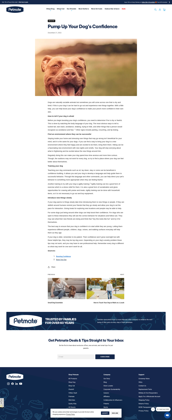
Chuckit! (71, 389)
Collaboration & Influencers (113, 400)
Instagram (8, 383)
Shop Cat (71, 386)
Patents (106, 404)
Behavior (51, 21)
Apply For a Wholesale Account (149, 396)
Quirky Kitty (72, 404)
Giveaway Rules (144, 379)
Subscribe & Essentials (148, 2)
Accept (105, 413)
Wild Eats (71, 400)
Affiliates (107, 396)
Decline (115, 413)
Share (53, 267)
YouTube (20, 383)
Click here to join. (23, 2)
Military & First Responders (148, 393)
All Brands (72, 407)
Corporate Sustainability (112, 389)
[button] (2, 403)
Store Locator (108, 386)
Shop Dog (71, 382)
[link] (50, 10)
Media (106, 407)
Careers (106, 393)
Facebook (12, 383)
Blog (105, 382)
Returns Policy (144, 404)
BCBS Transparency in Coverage (150, 407)
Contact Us (142, 386)
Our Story (107, 379)
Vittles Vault (72, 393)
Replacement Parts (145, 389)
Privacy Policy (70, 414)
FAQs (140, 382)
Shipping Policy (144, 400)
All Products (72, 379)
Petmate (71, 396)
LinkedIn (16, 383)
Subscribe (105, 357)
